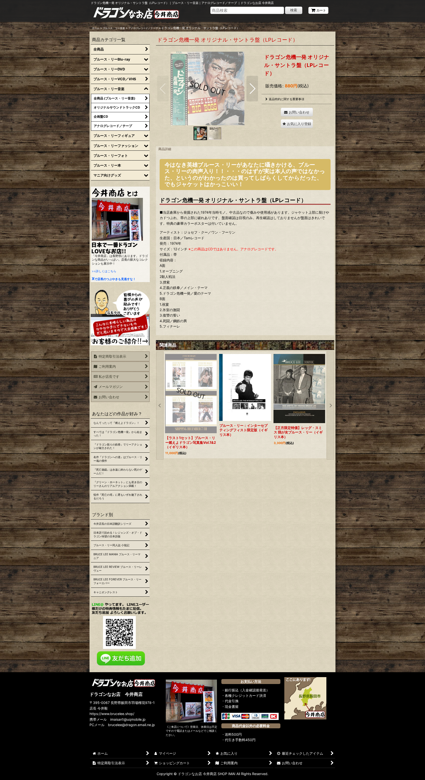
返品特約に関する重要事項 (286, 99)
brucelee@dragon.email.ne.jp (131, 725)
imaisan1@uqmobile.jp (128, 719)
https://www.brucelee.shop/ (112, 714)
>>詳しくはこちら (104, 271)
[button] (163, 88)
